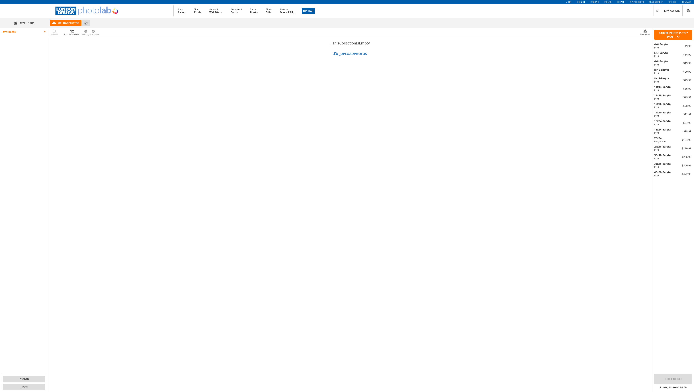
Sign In (581, 2)
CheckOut (673, 379)
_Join (24, 387)
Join (569, 2)
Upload (594, 2)
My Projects (637, 2)
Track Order (656, 2)
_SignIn (24, 379)
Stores (672, 2)
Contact (686, 2)
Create (621, 2)
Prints (607, 2)
